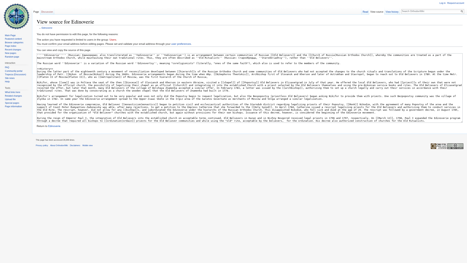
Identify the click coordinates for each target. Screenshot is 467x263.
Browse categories (14, 42)
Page (36, 11)
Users (112, 39)
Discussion (47, 11)
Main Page (10, 35)
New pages (10, 53)
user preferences (181, 43)
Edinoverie (47, 28)
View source (376, 11)
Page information (13, 106)
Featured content (13, 39)
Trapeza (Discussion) (15, 74)
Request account (455, 3)
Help (7, 81)
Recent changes (13, 49)
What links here (12, 92)
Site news (10, 78)
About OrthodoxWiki (59, 145)
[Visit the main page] (16, 14)
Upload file (10, 99)
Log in (442, 3)
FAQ (7, 67)
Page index (10, 46)
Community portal (13, 71)
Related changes (13, 96)
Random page (12, 57)
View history (392, 11)
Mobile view (87, 145)
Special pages (12, 103)
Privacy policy (42, 145)
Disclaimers (75, 145)
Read (365, 11)
